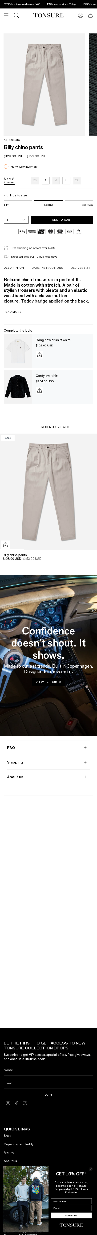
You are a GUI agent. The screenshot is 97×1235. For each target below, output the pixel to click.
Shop (8, 1135)
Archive (9, 1152)
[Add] (39, 354)
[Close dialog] (91, 1169)
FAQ (11, 747)
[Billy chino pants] (48, 492)
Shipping (15, 762)
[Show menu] (6, 15)
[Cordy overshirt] (18, 387)
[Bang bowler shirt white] (18, 351)
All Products (12, 140)
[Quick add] (5, 544)
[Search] (16, 15)
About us (15, 777)
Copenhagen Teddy (18, 1144)
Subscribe (71, 1215)
